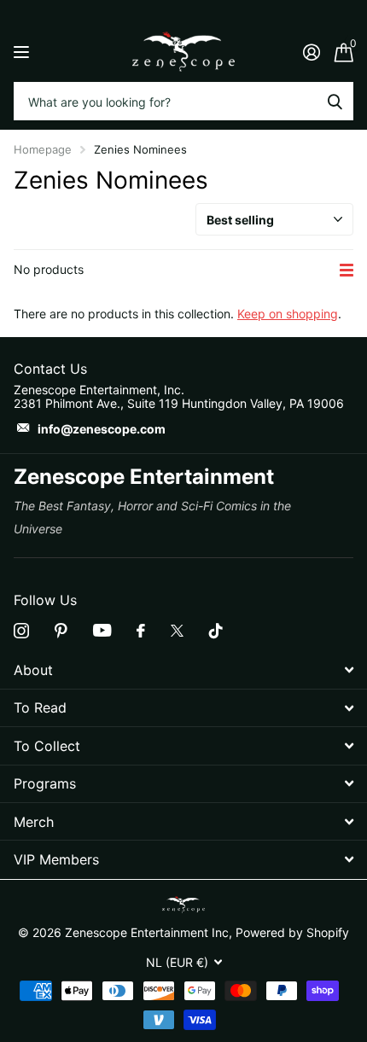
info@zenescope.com (102, 429)
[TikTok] (216, 630)
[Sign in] (311, 52)
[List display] (346, 270)
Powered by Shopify (292, 932)
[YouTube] (102, 630)
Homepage (43, 149)
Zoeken (334, 101)
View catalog (23, 51)
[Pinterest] (61, 630)
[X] (177, 631)
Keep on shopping (287, 313)
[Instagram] (21, 630)
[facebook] (141, 630)
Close (183, 670)
